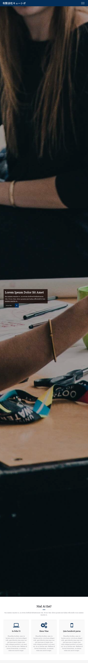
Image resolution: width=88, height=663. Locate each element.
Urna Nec (9, 305)
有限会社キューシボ (14, 3)
